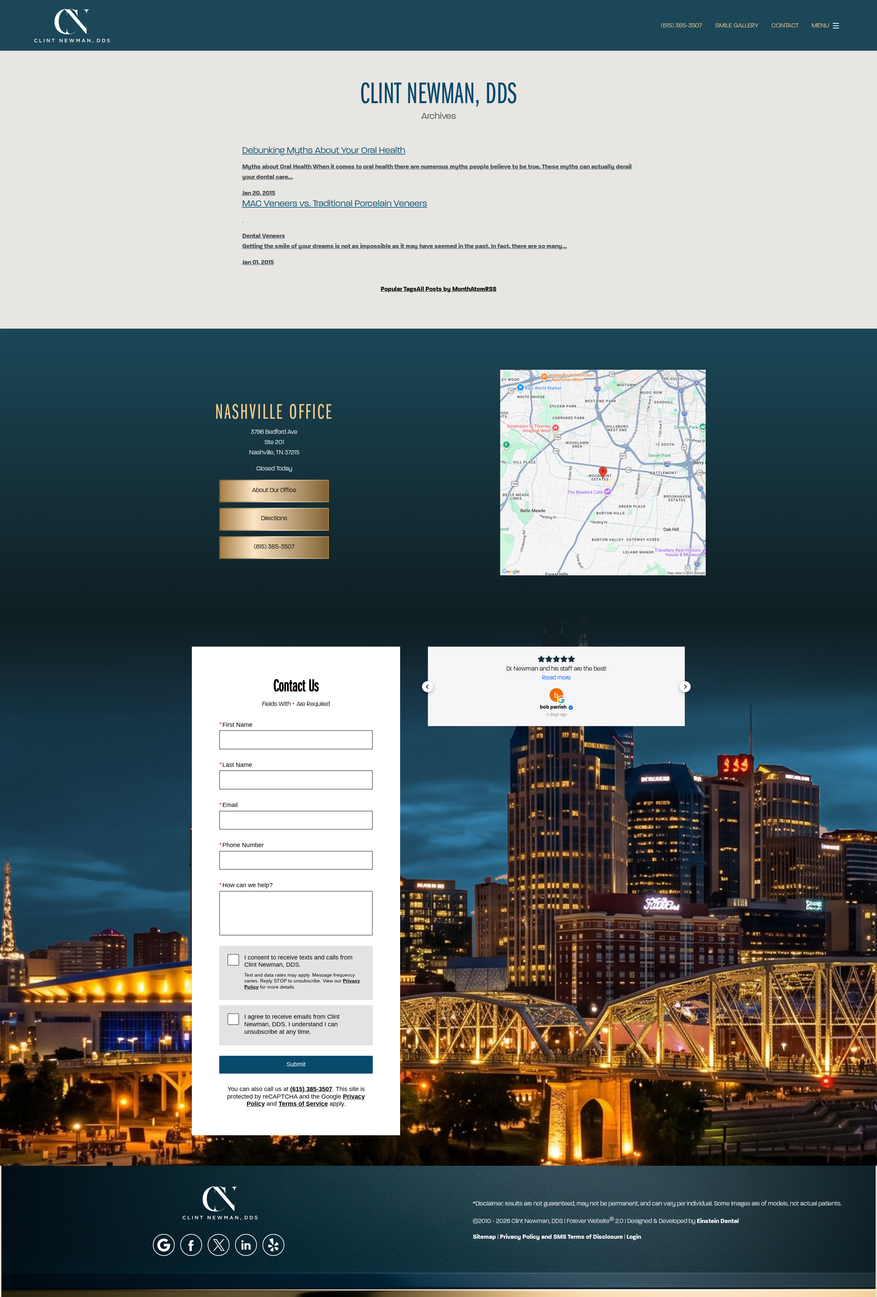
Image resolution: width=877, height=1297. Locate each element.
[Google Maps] (164, 1245)
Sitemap (484, 1237)
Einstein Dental (718, 1222)
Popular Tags (399, 289)
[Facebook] (191, 1245)
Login (634, 1237)
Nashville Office (274, 411)
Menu (820, 26)
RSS (490, 289)
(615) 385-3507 (681, 26)
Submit (296, 1064)
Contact (785, 26)
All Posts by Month (443, 289)
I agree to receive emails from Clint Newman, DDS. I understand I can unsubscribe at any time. (291, 1024)
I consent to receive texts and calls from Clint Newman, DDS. (302, 972)
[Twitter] (219, 1245)
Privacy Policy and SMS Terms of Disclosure (561, 1237)
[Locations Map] (603, 472)
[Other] (273, 1245)
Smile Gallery (736, 26)
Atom (477, 289)
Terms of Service (303, 1103)
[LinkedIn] (246, 1245)
